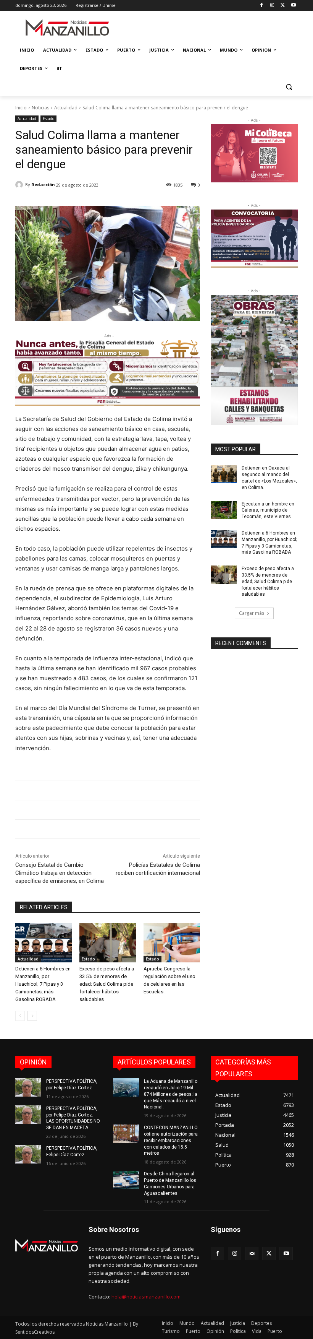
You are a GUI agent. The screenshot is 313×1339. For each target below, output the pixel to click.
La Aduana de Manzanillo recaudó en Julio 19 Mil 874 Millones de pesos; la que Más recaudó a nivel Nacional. (170, 1094)
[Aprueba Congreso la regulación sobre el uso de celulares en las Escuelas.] (172, 943)
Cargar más (251, 613)
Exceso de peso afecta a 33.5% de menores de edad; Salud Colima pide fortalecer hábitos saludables (106, 984)
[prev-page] (20, 1016)
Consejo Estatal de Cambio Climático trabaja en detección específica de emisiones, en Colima (59, 872)
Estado (48, 118)
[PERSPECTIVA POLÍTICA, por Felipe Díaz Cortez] (28, 1087)
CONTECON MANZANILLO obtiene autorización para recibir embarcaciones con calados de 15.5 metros (171, 1140)
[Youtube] (293, 5)
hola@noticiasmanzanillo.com (146, 1296)
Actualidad (65, 107)
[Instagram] (272, 5)
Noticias (40, 107)
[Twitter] (282, 5)
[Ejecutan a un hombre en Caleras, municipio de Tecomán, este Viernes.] (224, 510)
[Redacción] (20, 184)
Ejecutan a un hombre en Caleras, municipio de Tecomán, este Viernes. (268, 510)
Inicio (21, 107)
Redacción (43, 184)
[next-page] (32, 1016)
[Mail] (251, 1253)
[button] (289, 87)
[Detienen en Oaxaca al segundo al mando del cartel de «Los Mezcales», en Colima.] (224, 474)
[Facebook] (261, 5)
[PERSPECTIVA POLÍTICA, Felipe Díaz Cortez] (28, 1154)
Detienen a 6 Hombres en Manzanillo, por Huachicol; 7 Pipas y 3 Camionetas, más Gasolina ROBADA (43, 984)
